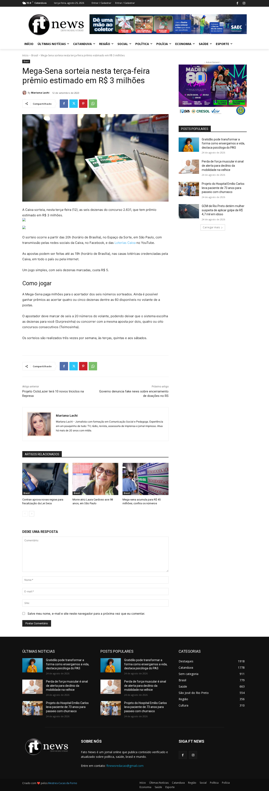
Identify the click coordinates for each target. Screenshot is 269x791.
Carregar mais (211, 227)
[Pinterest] (83, 103)
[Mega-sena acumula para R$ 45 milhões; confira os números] (146, 479)
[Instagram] (244, 3)
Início (25, 55)
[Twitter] (73, 103)
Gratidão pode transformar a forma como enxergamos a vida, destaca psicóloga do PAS (223, 143)
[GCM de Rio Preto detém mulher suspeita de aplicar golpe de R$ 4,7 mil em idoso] (189, 211)
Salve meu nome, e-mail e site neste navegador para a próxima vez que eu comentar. (86, 613)
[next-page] (31, 513)
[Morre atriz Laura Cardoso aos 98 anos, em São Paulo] (96, 479)
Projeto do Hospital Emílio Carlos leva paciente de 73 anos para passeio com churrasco (223, 188)
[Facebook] (237, 3)
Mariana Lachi (40, 92)
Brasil (34, 55)
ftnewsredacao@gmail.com (125, 766)
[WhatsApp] (93, 103)
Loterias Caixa (125, 243)
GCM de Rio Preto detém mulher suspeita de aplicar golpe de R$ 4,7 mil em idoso (223, 210)
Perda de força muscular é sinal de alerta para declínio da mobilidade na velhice (223, 165)
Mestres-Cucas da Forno (62, 783)
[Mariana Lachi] (25, 93)
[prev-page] (25, 513)
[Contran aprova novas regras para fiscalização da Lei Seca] (45, 479)
